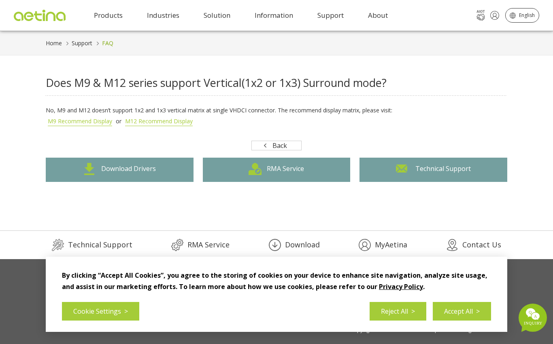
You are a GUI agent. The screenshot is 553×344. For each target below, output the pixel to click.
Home (54, 43)
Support (82, 43)
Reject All (398, 311)
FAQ (107, 43)
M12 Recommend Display (159, 121)
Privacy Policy (401, 286)
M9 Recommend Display (80, 121)
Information (274, 15)
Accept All (462, 311)
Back (279, 145)
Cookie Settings (100, 311)
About (378, 15)
